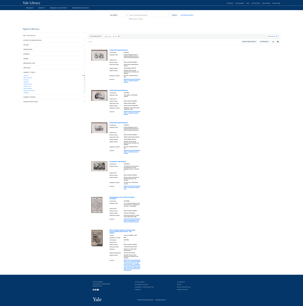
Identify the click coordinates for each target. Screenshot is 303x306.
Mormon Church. (28, 84)
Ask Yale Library (256, 3)
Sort (248, 41)
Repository (27, 49)
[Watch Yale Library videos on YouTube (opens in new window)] (98, 289)
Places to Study (276, 3)
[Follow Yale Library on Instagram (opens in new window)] (95, 289)
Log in (247, 3)
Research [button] (29, 8)
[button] (174, 15)
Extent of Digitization (32, 40)
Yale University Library (42, 3)
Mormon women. (28, 77)
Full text (140, 19)
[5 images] (96, 238)
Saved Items (230, 3)
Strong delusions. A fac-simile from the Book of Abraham (122, 198)
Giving (179, 284)
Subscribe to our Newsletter (144, 287)
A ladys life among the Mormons (119, 50)
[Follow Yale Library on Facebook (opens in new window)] (93, 289)
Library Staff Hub (182, 289)
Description (134, 19)
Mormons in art (27, 86)
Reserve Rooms (266, 3)
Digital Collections (31, 29)
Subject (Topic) (29, 72)
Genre (25, 58)
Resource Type (29, 63)
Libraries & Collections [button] (58, 8)
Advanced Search (187, 15)
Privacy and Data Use (184, 287)
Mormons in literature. (29, 90)
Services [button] (41, 8)
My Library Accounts (141, 284)
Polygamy (26, 82)
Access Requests (239, 3)
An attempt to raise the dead (118, 161)
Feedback (138, 289)
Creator (26, 68)
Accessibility (181, 282)
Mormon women (28, 88)
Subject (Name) (29, 97)
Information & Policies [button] (80, 8)
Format (26, 54)
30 (264, 41)
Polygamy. (26, 92)
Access (26, 45)
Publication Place (30, 102)
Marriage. (26, 79)
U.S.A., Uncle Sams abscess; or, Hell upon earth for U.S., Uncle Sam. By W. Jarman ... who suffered (122, 231)
